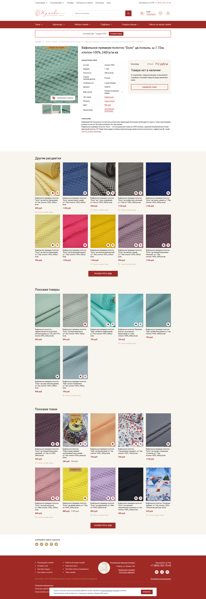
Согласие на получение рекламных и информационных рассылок (98, 323)
